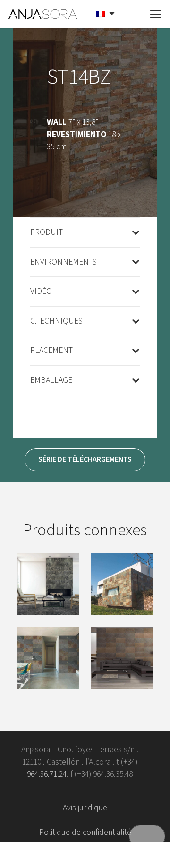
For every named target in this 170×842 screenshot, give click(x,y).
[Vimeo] (70, 791)
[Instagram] (129, 791)
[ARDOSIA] (48, 658)
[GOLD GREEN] (48, 584)
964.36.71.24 (47, 774)
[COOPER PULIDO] (122, 658)
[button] (133, 14)
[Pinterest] (99, 791)
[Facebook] (40, 791)
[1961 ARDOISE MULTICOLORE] (122, 584)
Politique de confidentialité (85, 832)
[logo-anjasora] (42, 14)
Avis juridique (85, 808)
